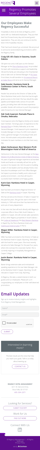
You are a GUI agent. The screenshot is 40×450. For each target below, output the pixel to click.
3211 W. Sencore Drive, (20, 388)
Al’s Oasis (34, 74)
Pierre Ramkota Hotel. (20, 66)
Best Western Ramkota (30, 220)
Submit (7, 331)
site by (15, 446)
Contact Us (20, 366)
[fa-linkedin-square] (20, 429)
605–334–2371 (20, 392)
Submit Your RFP (20, 408)
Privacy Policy (20, 443)
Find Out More (20, 418)
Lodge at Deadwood (11, 220)
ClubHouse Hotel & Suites (10, 226)
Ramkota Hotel (15, 192)
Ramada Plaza (6, 126)
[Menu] (3, 10)
